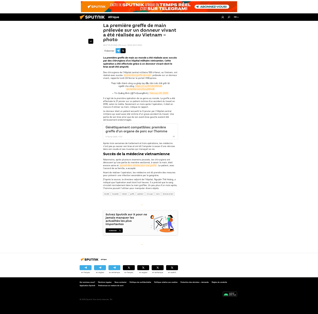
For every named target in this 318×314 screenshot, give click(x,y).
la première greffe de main (137, 75)
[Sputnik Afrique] (93, 20)
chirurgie (150, 194)
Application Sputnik (87, 285)
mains (158, 194)
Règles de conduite (219, 282)
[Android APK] (229, 294)
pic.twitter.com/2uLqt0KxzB (140, 89)
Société (106, 194)
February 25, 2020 (159, 93)
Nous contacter (121, 282)
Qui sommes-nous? (87, 282)
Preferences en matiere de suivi (110, 285)
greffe (132, 194)
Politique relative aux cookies (166, 282)
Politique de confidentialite (140, 282)
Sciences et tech (168, 194)
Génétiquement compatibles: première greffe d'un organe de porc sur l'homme (136, 129)
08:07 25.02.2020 (110, 45)
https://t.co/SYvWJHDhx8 (148, 86)
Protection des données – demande (194, 282)
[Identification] (222, 17)
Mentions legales (105, 282)
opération (140, 194)
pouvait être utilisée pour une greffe (138, 165)
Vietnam (124, 194)
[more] (173, 136)
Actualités (115, 194)
